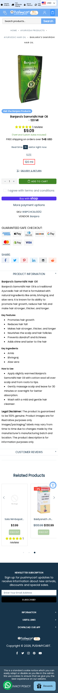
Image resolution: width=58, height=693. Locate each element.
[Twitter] (22, 653)
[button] (23, 127)
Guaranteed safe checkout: (22, 228)
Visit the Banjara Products (17, 111)
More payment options (29, 205)
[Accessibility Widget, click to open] (52, 485)
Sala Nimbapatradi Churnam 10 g (15, 519)
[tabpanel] (14, 517)
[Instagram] (28, 653)
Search (48, 21)
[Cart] (52, 12)
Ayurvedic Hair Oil (15, 37)
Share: (6, 255)
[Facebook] (17, 653)
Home (14, 30)
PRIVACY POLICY (20, 686)
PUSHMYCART (24, 12)
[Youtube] (40, 653)
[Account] (44, 12)
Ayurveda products (32, 30)
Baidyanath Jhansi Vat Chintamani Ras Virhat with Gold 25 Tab (44, 519)
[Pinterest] (34, 653)
